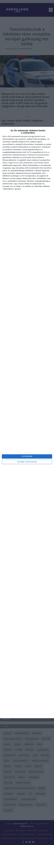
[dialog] (27, 422)
